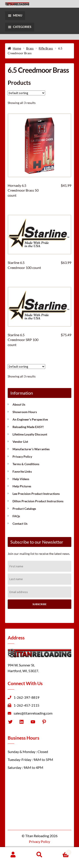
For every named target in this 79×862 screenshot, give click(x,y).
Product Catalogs (24, 508)
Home (17, 48)
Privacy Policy (22, 456)
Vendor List (20, 441)
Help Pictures (22, 486)
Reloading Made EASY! (28, 427)
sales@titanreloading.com (33, 713)
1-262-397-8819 (26, 697)
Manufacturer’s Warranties (31, 449)
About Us (19, 404)
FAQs (16, 516)
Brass (30, 48)
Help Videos (21, 479)
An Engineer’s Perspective (30, 419)
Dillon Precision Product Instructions (38, 501)
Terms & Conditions (26, 464)
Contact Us (20, 523)
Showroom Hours (25, 412)
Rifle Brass (46, 48)
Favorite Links (22, 471)
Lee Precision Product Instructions (36, 493)
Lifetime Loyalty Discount (30, 434)
